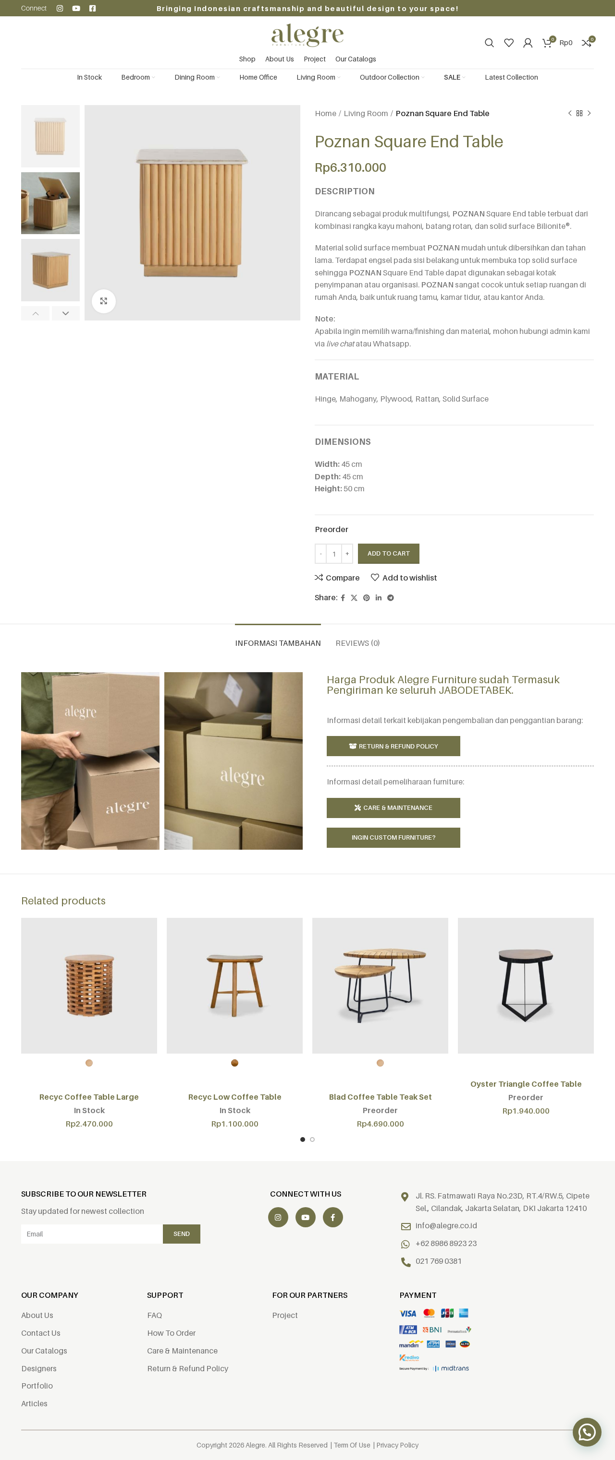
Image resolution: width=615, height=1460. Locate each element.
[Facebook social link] (343, 598)
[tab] (278, 638)
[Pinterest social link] (366, 598)
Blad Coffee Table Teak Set (380, 1097)
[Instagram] (59, 8)
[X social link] (354, 598)
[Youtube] (76, 8)
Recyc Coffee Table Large (89, 1097)
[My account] (528, 42)
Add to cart (389, 553)
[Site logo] (307, 34)
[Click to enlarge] (104, 301)
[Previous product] (570, 114)
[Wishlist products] (508, 42)
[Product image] (89, 986)
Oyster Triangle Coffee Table (526, 1084)
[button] (587, 1432)
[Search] (489, 42)
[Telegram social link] (390, 598)
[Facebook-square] (92, 8)
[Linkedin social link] (378, 598)
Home (325, 113)
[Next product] (589, 114)
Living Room (366, 113)
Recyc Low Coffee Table (235, 1097)
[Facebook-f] (333, 1217)
